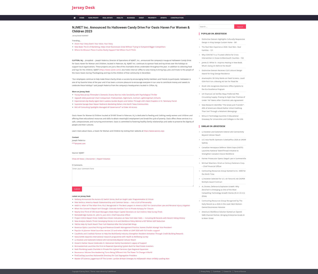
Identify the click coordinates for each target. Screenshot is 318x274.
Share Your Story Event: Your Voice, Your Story (94, 44)
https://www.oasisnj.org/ (154, 131)
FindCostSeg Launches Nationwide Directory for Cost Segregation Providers (106, 255)
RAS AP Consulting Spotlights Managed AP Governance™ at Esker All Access (106, 107)
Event (141, 18)
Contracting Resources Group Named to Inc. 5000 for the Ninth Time (224, 172)
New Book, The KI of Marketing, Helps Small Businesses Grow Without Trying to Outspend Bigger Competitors (120, 47)
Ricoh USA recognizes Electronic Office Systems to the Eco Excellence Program (222, 87)
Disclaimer (90, 159)
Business (131, 18)
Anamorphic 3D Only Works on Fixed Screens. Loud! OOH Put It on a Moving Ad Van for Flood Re (223, 80)
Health (120, 18)
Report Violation (103, 159)
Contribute (216, 271)
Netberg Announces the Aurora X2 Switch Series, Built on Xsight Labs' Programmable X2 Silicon (114, 199)
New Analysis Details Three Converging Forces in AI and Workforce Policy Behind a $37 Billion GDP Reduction (120, 221)
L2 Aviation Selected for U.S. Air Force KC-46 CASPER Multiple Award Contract (223, 180)
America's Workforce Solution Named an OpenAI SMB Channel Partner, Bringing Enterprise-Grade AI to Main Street (223, 215)
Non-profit (93, 18)
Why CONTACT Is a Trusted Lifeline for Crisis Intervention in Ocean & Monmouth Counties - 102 (223, 56)
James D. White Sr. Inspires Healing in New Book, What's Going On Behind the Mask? (222, 64)
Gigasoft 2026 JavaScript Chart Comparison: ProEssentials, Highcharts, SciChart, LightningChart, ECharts (118, 98)
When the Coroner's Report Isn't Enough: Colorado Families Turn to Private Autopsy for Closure (114, 208)
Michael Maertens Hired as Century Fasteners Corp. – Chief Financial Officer (223, 164)
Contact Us (227, 271)
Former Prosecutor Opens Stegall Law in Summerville (224, 158)
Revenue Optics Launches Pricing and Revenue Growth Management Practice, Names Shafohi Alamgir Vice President (123, 227)
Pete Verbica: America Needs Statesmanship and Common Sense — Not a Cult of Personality (113, 202)
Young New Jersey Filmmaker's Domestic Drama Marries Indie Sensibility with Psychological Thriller (116, 95)
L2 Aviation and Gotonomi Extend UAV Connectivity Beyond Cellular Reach (105, 240)
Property (152, 18)
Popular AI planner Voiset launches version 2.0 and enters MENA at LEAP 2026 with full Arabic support (117, 230)
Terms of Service (240, 271)
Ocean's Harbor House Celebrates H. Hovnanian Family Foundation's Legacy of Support (111, 243)
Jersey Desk (83, 7)
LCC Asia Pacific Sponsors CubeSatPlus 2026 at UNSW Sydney (224, 141)
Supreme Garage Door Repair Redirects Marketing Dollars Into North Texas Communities (111, 104)
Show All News (78, 159)
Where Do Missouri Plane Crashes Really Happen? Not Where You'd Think (105, 50)
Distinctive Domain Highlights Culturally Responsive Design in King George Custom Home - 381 (223, 41)
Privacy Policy (205, 271)
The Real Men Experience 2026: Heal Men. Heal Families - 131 (221, 48)
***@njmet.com (78, 143)
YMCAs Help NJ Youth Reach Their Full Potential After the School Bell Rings (106, 224)
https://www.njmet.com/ (110, 70)
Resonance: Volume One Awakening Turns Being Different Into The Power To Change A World (113, 252)
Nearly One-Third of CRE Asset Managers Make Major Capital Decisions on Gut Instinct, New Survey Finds (118, 212)
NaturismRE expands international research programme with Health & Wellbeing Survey (111, 237)
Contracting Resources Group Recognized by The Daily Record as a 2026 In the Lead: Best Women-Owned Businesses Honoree (222, 204)
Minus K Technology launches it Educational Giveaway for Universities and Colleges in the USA (222, 117)
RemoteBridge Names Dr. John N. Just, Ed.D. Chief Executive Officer (102, 215)
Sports (163, 18)
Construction (177, 18)
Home (81, 18)
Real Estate (108, 18)
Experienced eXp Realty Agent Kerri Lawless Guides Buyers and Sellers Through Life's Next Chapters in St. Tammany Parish (126, 101)
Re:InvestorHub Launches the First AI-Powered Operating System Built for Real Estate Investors (114, 246)
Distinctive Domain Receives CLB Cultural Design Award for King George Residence (222, 72)
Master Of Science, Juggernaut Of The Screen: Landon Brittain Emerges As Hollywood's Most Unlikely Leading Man (122, 258)
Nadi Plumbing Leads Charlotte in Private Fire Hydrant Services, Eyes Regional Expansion (111, 249)
